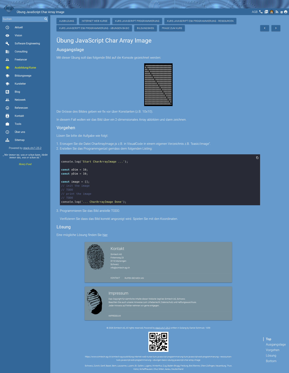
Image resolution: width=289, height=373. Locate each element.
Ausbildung (66, 21)
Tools (13, 124)
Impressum (115, 316)
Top (268, 339)
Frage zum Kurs (172, 28)
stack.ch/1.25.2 (32, 148)
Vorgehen (272, 350)
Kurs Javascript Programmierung (137, 21)
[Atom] (282, 12)
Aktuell (14, 27)
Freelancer (16, 60)
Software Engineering (22, 44)
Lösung (271, 355)
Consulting (16, 52)
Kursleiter (15, 84)
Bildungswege (18, 76)
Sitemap (20, 140)
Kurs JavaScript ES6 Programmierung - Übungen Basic (94, 28)
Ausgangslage (276, 344)
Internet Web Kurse (94, 21)
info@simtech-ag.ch (120, 267)
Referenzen (16, 108)
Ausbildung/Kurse (20, 68)
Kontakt (14, 116)
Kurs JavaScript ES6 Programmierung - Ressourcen (200, 21)
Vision (13, 36)
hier (105, 235)
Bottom (271, 361)
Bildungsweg (145, 28)
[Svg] (272, 12)
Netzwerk (15, 100)
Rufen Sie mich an (134, 278)
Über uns (15, 132)
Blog (17, 91)
